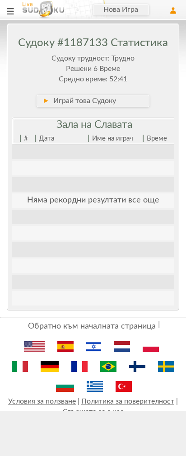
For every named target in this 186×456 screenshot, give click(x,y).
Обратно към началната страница (92, 326)
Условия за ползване (42, 401)
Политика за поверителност (127, 401)
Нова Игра (120, 9)
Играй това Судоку (79, 100)
